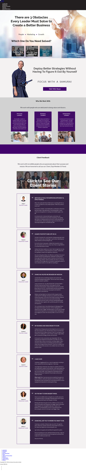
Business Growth (6, 6)
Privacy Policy (5, 457)
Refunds (4, 460)
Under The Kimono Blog (7, 455)
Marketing (4, 5)
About (3, 454)
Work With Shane (6, 8)
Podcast (4, 7)
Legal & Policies (5, 458)
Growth (3, 452)
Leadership (4, 3)
